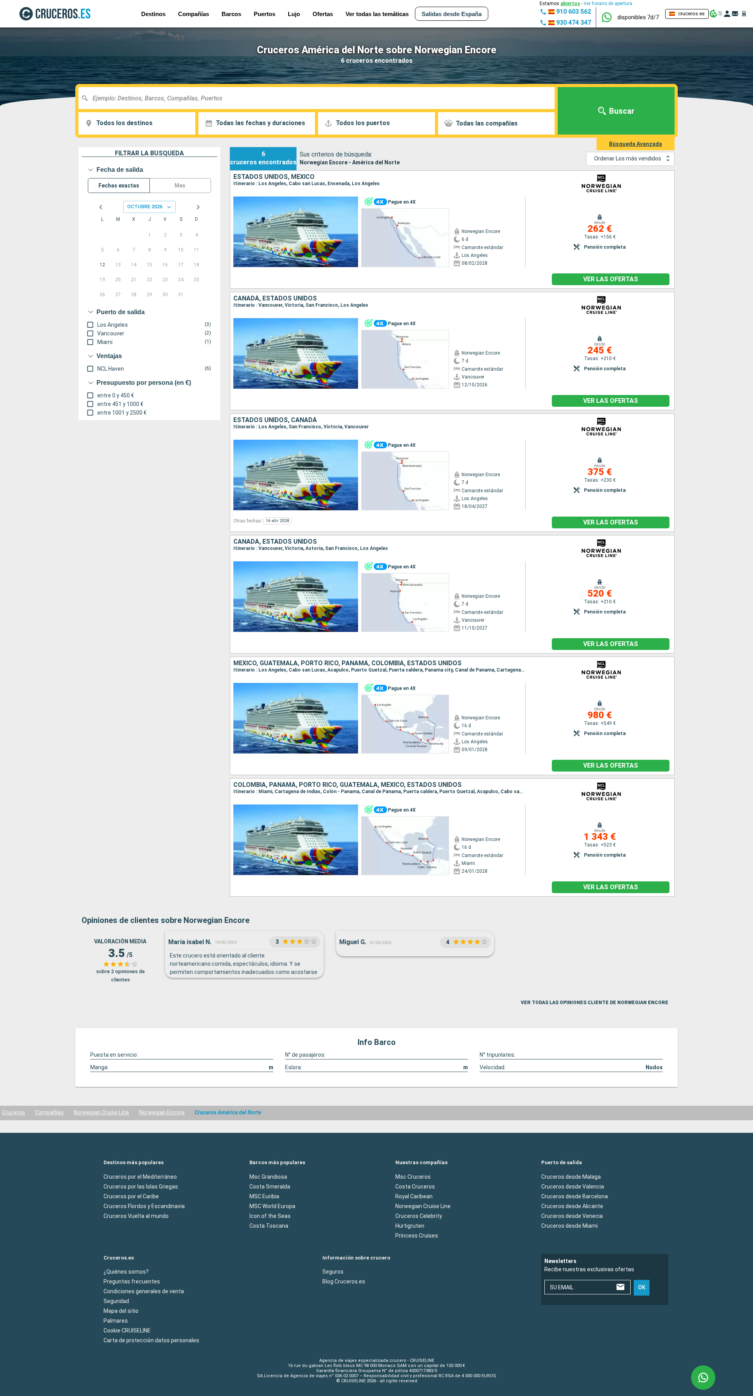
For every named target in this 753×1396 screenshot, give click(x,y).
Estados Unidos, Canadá (275, 420)
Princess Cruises (416, 1235)
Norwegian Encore (162, 1112)
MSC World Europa (272, 1206)
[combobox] (319, 98)
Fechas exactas (118, 185)
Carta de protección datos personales (151, 1340)
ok (642, 1287)
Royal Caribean (414, 1196)
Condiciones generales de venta (144, 1291)
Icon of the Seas (270, 1216)
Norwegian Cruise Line (101, 1112)
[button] (638, 17)
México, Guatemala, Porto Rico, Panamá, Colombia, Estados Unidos (347, 663)
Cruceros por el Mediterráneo (140, 1177)
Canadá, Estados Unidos (275, 298)
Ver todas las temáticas (377, 14)
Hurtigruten (409, 1226)
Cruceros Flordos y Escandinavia (144, 1206)
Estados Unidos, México (274, 177)
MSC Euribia (264, 1196)
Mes (180, 185)
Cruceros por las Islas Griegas (141, 1186)
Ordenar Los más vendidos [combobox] (627, 158)
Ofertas (323, 14)
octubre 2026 (144, 206)
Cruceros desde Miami (569, 1226)
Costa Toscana (268, 1226)
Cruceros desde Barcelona (574, 1196)
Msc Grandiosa (268, 1177)
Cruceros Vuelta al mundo (136, 1216)
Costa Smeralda (269, 1186)
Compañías (49, 1112)
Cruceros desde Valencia (572, 1186)
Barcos (231, 14)
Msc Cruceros (413, 1177)
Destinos (153, 14)
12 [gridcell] (102, 265)
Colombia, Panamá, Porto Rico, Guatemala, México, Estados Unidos (347, 785)
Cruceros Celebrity (418, 1216)
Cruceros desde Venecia (572, 1216)
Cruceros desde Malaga (571, 1177)
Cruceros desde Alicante (572, 1206)
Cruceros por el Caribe (131, 1196)
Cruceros (13, 1112)
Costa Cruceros (415, 1186)
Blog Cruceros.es (343, 1281)
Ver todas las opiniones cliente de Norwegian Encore (594, 1002)
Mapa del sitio (121, 1311)
